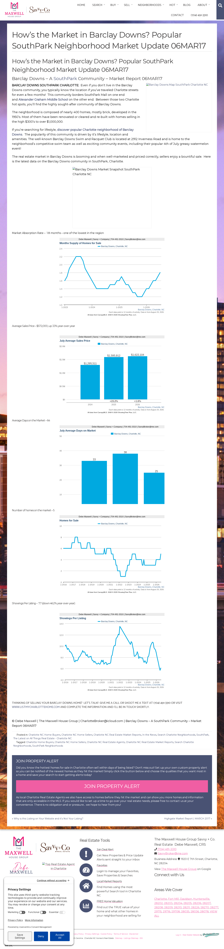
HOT (172, 5)
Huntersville (201, 898)
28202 (158, 903)
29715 (158, 911)
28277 (214, 907)
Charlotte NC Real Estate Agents (106, 742)
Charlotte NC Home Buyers (44, 734)
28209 (168, 907)
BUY (113, 5)
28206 (197, 903)
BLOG (186, 5)
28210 (178, 907)
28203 (168, 903)
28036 (195, 911)
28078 (204, 911)
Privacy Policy (77, 934)
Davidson (186, 898)
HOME (81, 5)
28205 (187, 903)
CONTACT (177, 15)
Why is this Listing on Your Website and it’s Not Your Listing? (48, 818)
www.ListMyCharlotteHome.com (36, 707)
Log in (178, 935)
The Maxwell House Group (179, 869)
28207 (206, 903)
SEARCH (97, 5)
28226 (195, 907)
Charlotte (160, 898)
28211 (186, 907)
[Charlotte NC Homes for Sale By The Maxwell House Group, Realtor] (27, 9)
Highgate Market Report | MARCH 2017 (187, 818)
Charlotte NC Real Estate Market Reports (117, 734)
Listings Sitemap (131, 938)
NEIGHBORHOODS (149, 5)
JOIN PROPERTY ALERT (112, 786)
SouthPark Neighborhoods (47, 745)
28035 (185, 911)
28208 (158, 907)
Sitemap (118, 938)
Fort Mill (173, 898)
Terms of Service (121, 934)
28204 (178, 903)
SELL (127, 5)
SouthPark (65, 78)
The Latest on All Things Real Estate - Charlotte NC (42, 738)
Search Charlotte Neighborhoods (176, 734)
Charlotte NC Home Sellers (76, 734)
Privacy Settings (92, 934)
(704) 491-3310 (199, 15)
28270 (204, 907)
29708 (175, 911)
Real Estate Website (191, 935)
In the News (149, 734)
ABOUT (202, 5)
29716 (166, 911)
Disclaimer (133, 934)
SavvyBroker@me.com (173, 853)
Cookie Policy (106, 934)
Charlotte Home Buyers (40, 742)
